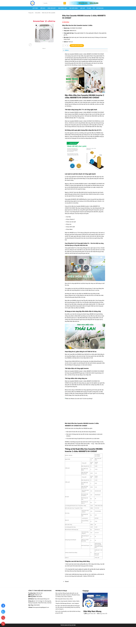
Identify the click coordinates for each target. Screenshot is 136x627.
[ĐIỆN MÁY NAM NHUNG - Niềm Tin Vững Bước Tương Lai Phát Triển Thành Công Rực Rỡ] (34, 3)
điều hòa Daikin (62, 595)
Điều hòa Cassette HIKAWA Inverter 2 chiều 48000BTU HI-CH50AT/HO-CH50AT (84, 54)
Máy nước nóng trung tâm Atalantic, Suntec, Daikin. (67, 601)
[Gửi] (64, 3)
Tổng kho (68, 561)
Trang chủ (30, 12)
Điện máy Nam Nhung (60, 593)
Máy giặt (82, 8)
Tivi (94, 8)
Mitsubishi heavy (76, 595)
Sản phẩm (37, 12)
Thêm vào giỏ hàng (77, 45)
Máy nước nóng (73, 8)
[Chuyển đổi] (63, 50)
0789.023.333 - (83, 3)
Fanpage (86, 591)
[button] (30, 44)
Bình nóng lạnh (62, 8)
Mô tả (66, 50)
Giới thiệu (35, 8)
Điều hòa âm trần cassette (48, 12)
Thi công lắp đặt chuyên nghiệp (74, 569)
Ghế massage (99, 8)
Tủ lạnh (89, 8)
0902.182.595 (94, 3)
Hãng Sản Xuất (52, 8)
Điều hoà (42, 8)
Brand (66, 581)
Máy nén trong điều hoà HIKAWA (73, 354)
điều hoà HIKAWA (83, 428)
